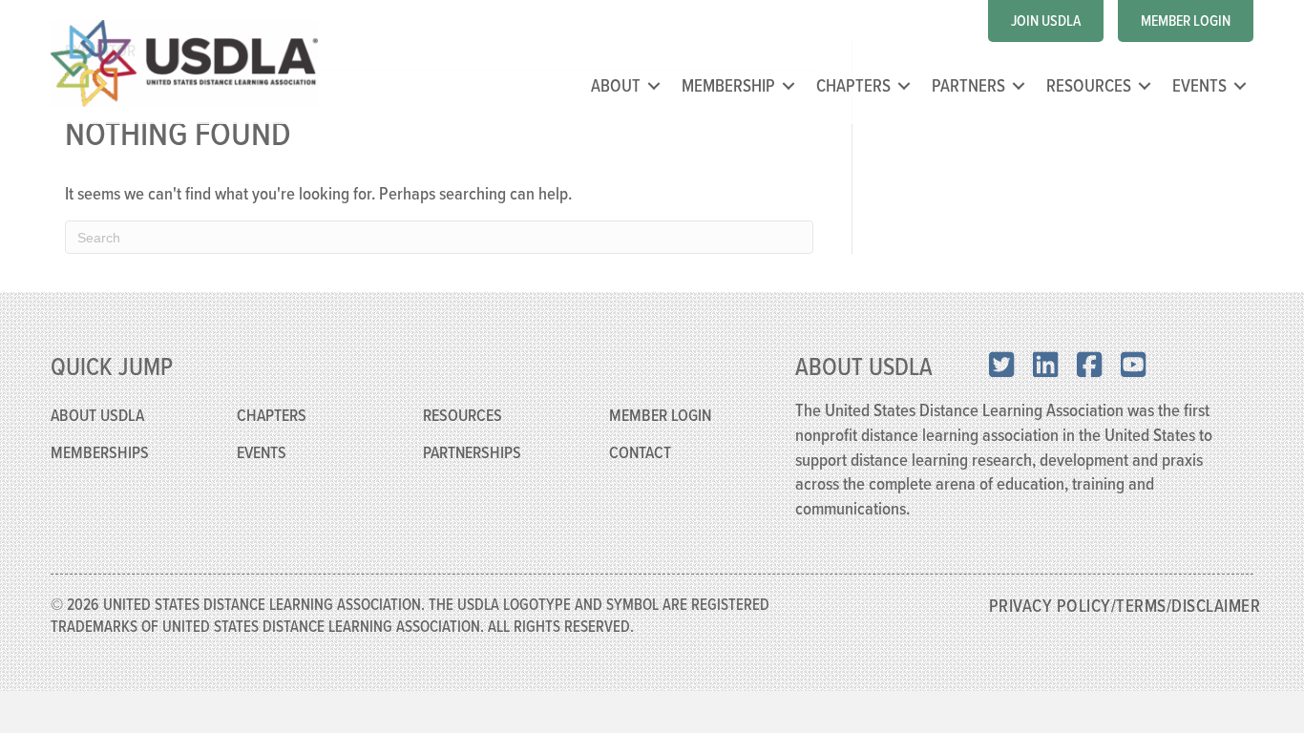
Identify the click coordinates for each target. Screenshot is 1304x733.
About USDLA (97, 415)
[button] (654, 85)
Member (638, 415)
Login (691, 415)
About (616, 85)
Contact (640, 452)
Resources (1088, 85)
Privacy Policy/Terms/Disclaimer (1125, 605)
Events (1199, 85)
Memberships (100, 452)
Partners (968, 85)
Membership (728, 85)
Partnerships (472, 452)
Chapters (853, 85)
